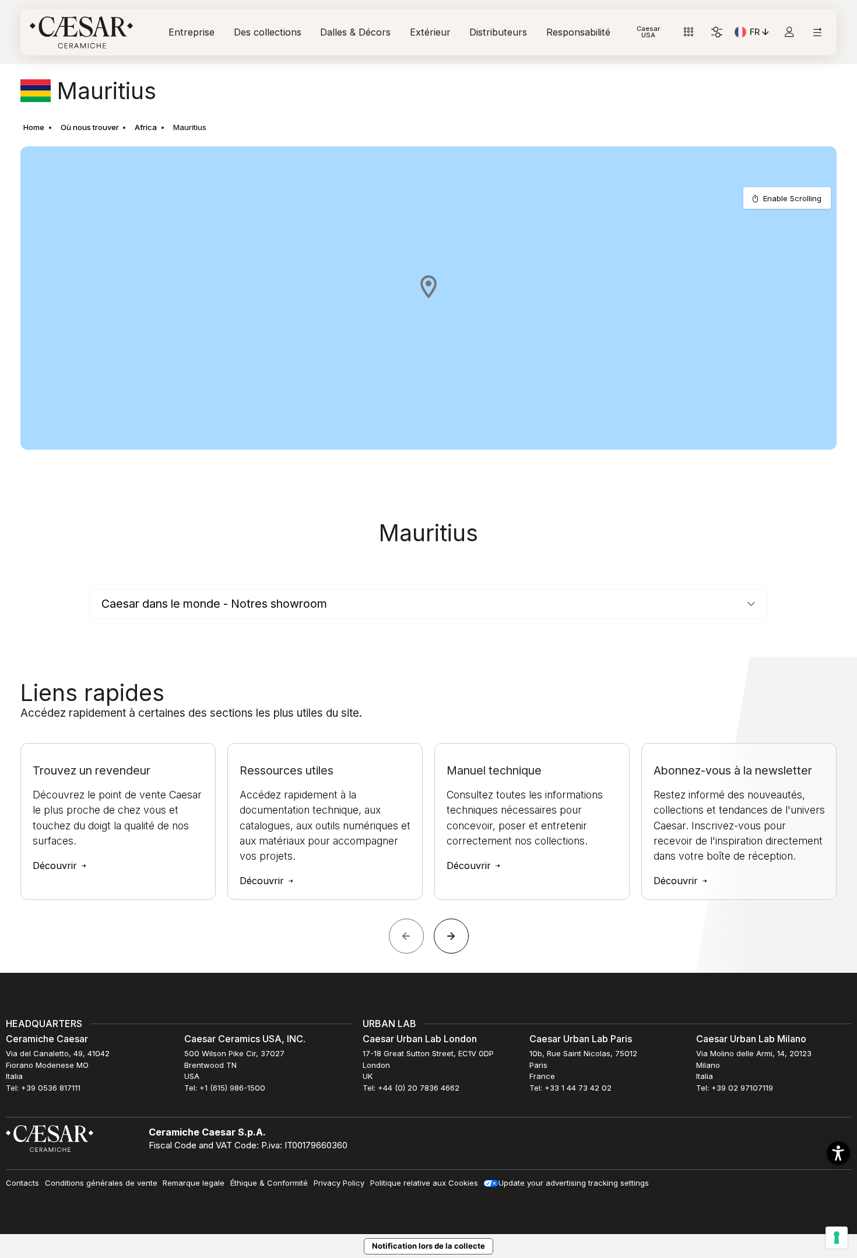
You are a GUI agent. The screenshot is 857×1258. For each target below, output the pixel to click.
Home (33, 127)
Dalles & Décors (355, 32)
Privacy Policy (339, 1182)
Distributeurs (498, 32)
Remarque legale (193, 1182)
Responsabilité (578, 32)
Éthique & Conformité (269, 1182)
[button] (428, 286)
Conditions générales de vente (101, 1182)
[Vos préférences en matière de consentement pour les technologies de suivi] (837, 1238)
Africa (146, 127)
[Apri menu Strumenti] (689, 32)
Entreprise (191, 32)
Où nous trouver (90, 127)
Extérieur (430, 32)
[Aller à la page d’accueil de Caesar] (81, 32)
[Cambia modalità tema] (717, 32)
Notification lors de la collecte (428, 1245)
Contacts (22, 1182)
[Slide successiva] (451, 936)
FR (760, 34)
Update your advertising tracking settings (573, 1182)
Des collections (267, 32)
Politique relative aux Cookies (424, 1182)
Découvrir (56, 865)
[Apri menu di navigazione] (817, 32)
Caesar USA (648, 31)
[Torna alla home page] (49, 1138)
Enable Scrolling (792, 198)
